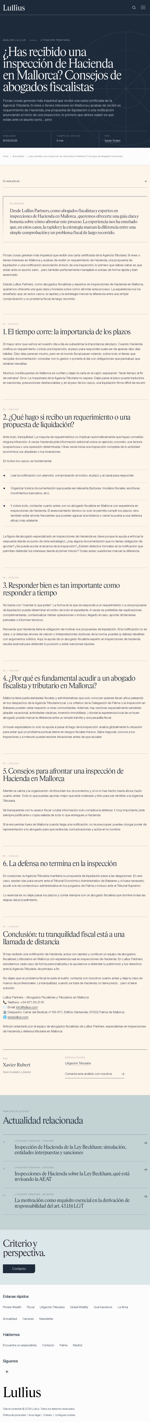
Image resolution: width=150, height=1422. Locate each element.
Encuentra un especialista (20, 1345)
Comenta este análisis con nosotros (94, 1073)
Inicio (5, 156)
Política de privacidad (14, 1415)
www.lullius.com (18, 1017)
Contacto (48, 1345)
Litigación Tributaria (78, 1063)
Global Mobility (79, 1307)
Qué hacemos (103, 1307)
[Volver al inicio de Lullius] (22, 1392)
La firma (123, 1307)
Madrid (77, 1345)
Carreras (28, 1319)
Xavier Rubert (112, 140)
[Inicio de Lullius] (14, 7)
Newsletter (46, 1319)
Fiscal (30, 1307)
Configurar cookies (65, 1415)
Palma (64, 1345)
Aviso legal (34, 1415)
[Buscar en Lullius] (134, 7)
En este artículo (11, 181)
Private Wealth (12, 1307)
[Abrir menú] (143, 7)
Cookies (47, 1415)
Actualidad (18, 156)
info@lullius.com (27, 1007)
